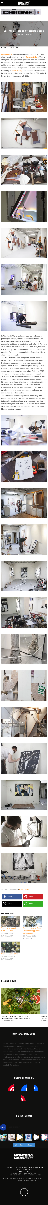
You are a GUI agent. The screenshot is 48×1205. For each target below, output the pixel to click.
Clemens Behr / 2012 (9, 954)
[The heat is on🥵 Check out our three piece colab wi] (28, 1137)
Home (3, 47)
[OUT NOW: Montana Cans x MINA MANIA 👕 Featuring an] (3, 1137)
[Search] (46, 3)
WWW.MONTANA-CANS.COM (30, 1167)
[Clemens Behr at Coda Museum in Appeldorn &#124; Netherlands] (32, 921)
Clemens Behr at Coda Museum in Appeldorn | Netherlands (32, 930)
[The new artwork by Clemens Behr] (10, 921)
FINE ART (29, 34)
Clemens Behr (31, 57)
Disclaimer (36, 1175)
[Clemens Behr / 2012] (10, 947)
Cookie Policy (17, 1175)
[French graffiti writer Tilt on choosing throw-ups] (19, 1137)
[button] (12, 896)
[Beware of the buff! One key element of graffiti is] (11, 1137)
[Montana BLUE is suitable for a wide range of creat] (44, 1137)
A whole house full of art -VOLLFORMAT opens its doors (16, 1018)
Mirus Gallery (6, 54)
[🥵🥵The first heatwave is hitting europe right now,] (36, 1137)
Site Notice (25, 1169)
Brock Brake (24, 890)
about (10, 1167)
